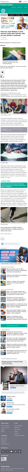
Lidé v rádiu (17, 429)
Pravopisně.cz (4, 94)
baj (11, 233)
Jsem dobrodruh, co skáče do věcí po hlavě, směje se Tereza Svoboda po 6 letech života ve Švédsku (17, 305)
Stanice (3, 429)
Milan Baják (9, 115)
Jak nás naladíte (18, 425)
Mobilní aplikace (5, 443)
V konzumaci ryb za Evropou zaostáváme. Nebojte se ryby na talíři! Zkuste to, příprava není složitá (17, 333)
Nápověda (17, 427)
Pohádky (4, 254)
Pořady (18, 15)
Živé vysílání (4, 257)
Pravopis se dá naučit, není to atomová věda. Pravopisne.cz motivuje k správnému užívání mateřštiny (13, 185)
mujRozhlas (3, 248)
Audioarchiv (20, 7)
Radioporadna (4, 39)
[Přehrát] (2, 72)
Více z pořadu (5, 330)
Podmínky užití (16, 468)
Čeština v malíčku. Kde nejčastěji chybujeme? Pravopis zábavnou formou (16, 283)
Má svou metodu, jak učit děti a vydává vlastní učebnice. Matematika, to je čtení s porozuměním (17, 270)
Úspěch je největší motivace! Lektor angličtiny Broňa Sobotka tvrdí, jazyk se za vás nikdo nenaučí (17, 346)
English (22, 468)
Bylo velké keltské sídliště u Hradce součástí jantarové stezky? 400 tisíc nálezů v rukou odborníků (16, 312)
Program (14, 7)
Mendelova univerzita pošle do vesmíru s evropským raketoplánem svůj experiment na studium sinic (16, 299)
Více (23, 15)
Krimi (12, 252)
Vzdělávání (4, 15)
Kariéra (16, 431)
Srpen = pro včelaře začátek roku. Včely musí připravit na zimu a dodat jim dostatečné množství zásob (16, 293)
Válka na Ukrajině (5, 425)
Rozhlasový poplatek (20, 435)
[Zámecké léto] (14, 22)
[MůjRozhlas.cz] (2, 45)
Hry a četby (4, 252)
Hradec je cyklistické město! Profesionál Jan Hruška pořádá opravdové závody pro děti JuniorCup (17, 318)
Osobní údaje (9, 468)
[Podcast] (1, 77)
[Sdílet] (3, 77)
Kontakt (16, 433)
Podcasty (3, 442)
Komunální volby (5, 427)
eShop (2, 431)
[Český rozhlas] (5, 1)
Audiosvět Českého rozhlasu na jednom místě (11, 263)
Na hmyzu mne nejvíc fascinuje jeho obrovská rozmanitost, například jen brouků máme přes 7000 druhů (16, 339)
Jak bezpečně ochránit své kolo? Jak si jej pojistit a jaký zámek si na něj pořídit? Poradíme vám (17, 352)
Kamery (25, 7)
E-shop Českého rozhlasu (9, 358)
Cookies (3, 468)
